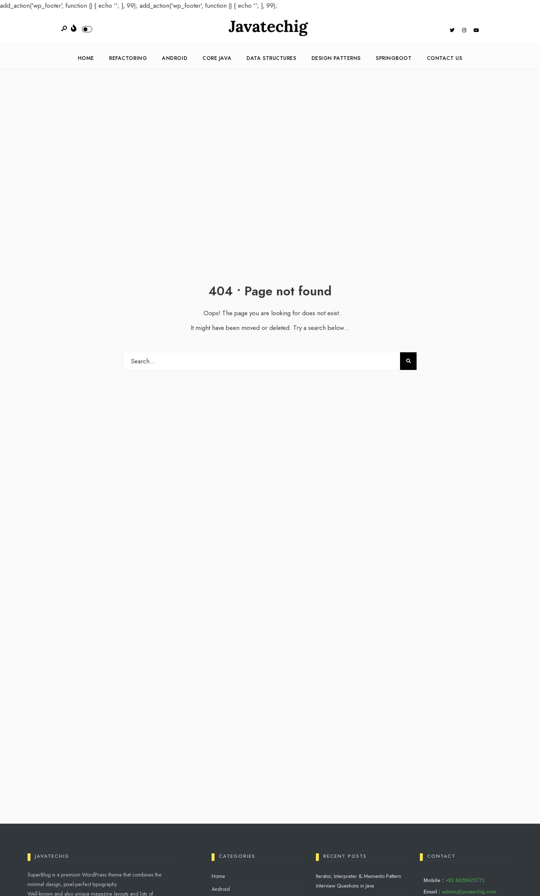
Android (174, 58)
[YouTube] (476, 31)
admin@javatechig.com (469, 892)
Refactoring (128, 58)
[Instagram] (464, 31)
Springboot (394, 58)
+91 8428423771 (465, 880)
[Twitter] (452, 31)
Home (86, 58)
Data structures (271, 58)
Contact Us (444, 58)
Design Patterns (336, 58)
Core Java (216, 58)
